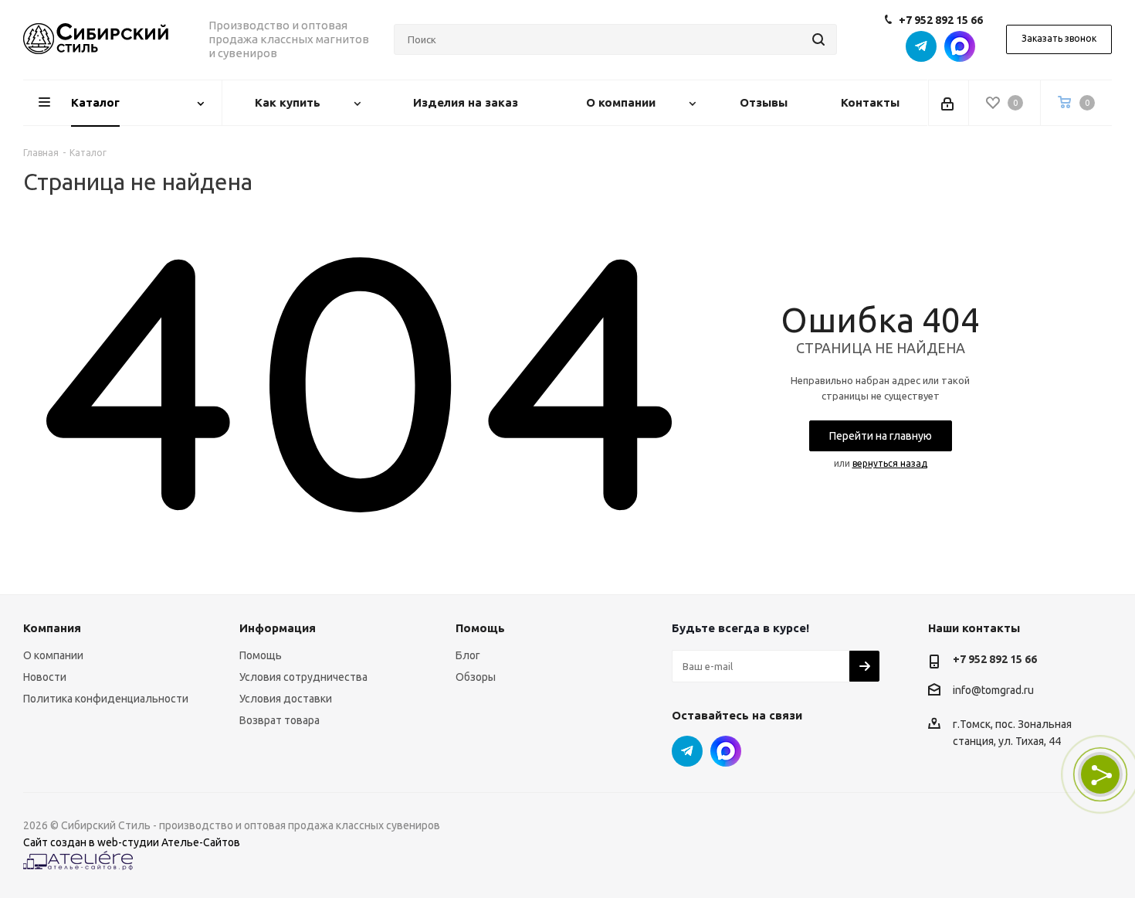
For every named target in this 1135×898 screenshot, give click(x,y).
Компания (52, 627)
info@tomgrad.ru (993, 690)
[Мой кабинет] (948, 102)
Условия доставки (285, 698)
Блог (468, 655)
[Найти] (818, 39)
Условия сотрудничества (303, 677)
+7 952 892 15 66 (941, 20)
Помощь (260, 655)
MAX (959, 46)
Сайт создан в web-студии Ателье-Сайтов (131, 842)
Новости (44, 677)
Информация (277, 627)
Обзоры (476, 677)
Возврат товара (279, 720)
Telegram (921, 46)
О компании (53, 655)
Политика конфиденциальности (105, 698)
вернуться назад (889, 463)
